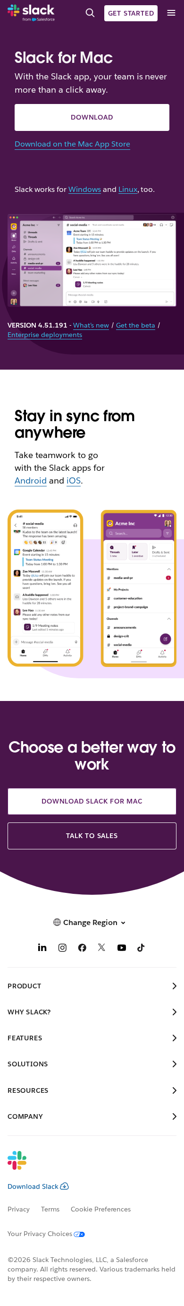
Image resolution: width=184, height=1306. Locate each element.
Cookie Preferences (101, 1209)
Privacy (19, 1209)
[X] (102, 948)
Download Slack (33, 1186)
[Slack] (31, 13)
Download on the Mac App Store (72, 144)
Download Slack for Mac (92, 801)
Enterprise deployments (45, 334)
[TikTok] (141, 948)
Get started (131, 13)
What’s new (91, 325)
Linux (127, 190)
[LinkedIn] (42, 948)
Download (92, 117)
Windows (84, 190)
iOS (74, 480)
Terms (50, 1209)
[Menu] (170, 13)
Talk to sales (91, 835)
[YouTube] (121, 948)
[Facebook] (82, 948)
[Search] (90, 13)
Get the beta (135, 325)
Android (31, 480)
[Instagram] (62, 948)
